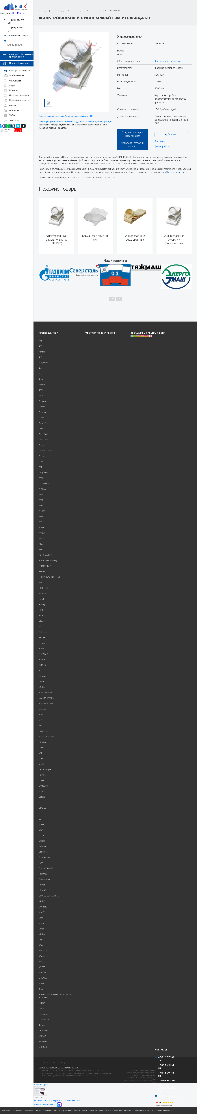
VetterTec (42, 912)
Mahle (41, 539)
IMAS (41, 616)
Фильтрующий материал (51, 122)
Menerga (42, 709)
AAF (40, 341)
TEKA (41, 863)
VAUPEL (42, 901)
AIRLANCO (43, 363)
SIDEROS (42, 808)
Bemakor (42, 401)
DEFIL (41, 478)
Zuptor (41, 984)
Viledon (42, 934)
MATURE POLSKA (46, 704)
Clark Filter (43, 440)
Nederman (43, 731)
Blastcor (42, 407)
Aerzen (42, 352)
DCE (40, 467)
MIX (40, 720)
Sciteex (42, 797)
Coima (41, 445)
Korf (40, 671)
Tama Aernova (44, 857)
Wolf (40, 962)
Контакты (160, 141)
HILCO (41, 610)
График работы (162, 147)
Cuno (41, 462)
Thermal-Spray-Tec (46, 868)
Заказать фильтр (42, 1085)
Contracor (43, 456)
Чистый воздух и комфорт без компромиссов (57, 1101)
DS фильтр (43, 473)
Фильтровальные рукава (168, 61)
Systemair (43, 846)
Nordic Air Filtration (47, 737)
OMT (41, 753)
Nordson (42, 742)
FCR (40, 522)
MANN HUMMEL (46, 693)
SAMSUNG (43, 786)
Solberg (42, 824)
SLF (40, 819)
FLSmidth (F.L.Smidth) (48, 561)
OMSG (41, 748)
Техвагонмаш (44, 1031)
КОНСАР (42, 1003)
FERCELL (43, 533)
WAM (41, 945)
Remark (42, 775)
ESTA (41, 506)
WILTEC (42, 967)
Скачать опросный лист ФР (79, 116)
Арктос (42, 989)
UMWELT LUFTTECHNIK (49, 896)
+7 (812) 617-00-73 (16, 21)
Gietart (41, 583)
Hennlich (42, 599)
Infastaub (42, 621)
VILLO (41, 940)
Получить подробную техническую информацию (88, 122)
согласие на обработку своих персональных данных (66, 1110)
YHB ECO (43, 978)
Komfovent (43, 676)
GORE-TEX (43, 588)
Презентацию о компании (51, 116)
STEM (41, 830)
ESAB (41, 500)
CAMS (41, 429)
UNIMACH (43, 890)
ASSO (41, 390)
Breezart (42, 412)
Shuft (41, 813)
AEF (40, 346)
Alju (40, 374)
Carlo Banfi (43, 434)
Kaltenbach (43, 632)
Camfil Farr (43, 423)
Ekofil (41, 495)
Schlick (42, 791)
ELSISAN (42, 489)
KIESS (41, 649)
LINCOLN (42, 687)
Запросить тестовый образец (132, 145)
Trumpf (42, 885)
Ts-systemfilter (44, 879)
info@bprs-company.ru (173, 172)
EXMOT (42, 511)
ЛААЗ (41, 1009)
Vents (41, 918)
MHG (41, 715)
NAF (40, 726)
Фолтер (42, 1025)
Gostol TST (43, 594)
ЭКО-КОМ (43, 1042)
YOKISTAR (43, 973)
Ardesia (42, 385)
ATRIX (41, 396)
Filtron (41, 550)
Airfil (40, 357)
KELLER (42, 638)
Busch (41, 418)
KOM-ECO (43, 665)
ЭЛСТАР (42, 1036)
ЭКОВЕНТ (43, 1047)
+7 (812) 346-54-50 (166, 1066)
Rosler (41, 780)
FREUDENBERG (45, 566)
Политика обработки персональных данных (58, 1068)
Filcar (41, 544)
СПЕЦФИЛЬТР (45, 1020)
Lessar (41, 682)
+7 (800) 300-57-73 (16, 29)
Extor (41, 517)
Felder (41, 528)
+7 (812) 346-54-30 (166, 1074)
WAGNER (43, 951)
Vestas (41, 929)
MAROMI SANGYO (46, 698)
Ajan (40, 368)
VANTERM (43, 907)
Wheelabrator (44, 956)
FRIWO (42, 572)
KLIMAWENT (44, 654)
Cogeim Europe (45, 451)
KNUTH (42, 660)
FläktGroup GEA (45, 555)
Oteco (41, 759)
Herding (42, 605)
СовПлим (43, 1014)
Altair (41, 379)
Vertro (41, 923)
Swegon (42, 841)
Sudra (41, 835)
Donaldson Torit (45, 484)
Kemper (42, 643)
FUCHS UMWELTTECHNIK (49, 577)
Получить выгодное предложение (132, 134)
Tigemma (43, 874)
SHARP (42, 764)
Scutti (41, 802)
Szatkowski (43, 852)
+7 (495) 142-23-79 (166, 1082)
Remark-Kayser (45, 769)
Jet (40, 627)
